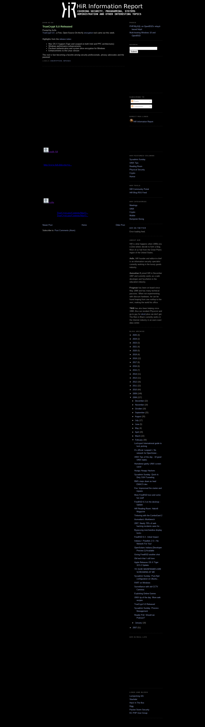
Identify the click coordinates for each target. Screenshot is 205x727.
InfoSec (67, 61)
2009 (135, 393)
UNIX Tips (134, 163)
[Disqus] (83, 106)
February (139, 440)
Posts (136, 101)
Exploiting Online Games (145, 593)
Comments (138, 106)
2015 (135, 370)
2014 (135, 374)
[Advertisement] (145, 74)
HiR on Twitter (138, 228)
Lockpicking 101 (137, 696)
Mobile (132, 215)
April (137, 432)
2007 (135, 627)
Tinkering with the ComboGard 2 (148, 515)
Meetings (133, 205)
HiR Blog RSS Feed (138, 192)
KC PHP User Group (138, 713)
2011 (135, 386)
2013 (135, 378)
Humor (132, 176)
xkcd (143, 314)
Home (84, 225)
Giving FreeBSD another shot (147, 554)
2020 (135, 350)
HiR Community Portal (139, 189)
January (139, 623)
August (138, 416)
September (140, 412)
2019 (135, 354)
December (140, 401)
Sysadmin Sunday (137, 159)
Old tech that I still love (144, 558)
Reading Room (136, 166)
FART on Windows (142, 583)
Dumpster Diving (137, 219)
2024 (135, 339)
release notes (65, 39)
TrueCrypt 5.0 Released (57, 26)
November (140, 405)
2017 (135, 362)
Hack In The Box (137, 703)
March (138, 436)
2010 (135, 389)
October (139, 409)
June (137, 424)
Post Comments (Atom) (65, 230)
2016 (135, 366)
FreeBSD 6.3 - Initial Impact (146, 537)
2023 (135, 343)
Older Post (120, 225)
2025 (135, 335)
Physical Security (137, 170)
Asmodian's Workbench (144, 519)
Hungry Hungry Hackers (144, 471)
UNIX (132, 209)
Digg (131, 706)
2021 (135, 347)
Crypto (132, 173)
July (137, 420)
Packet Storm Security (139, 710)
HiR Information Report (143, 121)
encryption (88, 33)
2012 (135, 382)
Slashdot (133, 699)
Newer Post (47, 225)
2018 (135, 358)
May (137, 428)
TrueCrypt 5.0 (48, 33)
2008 (135, 397)
